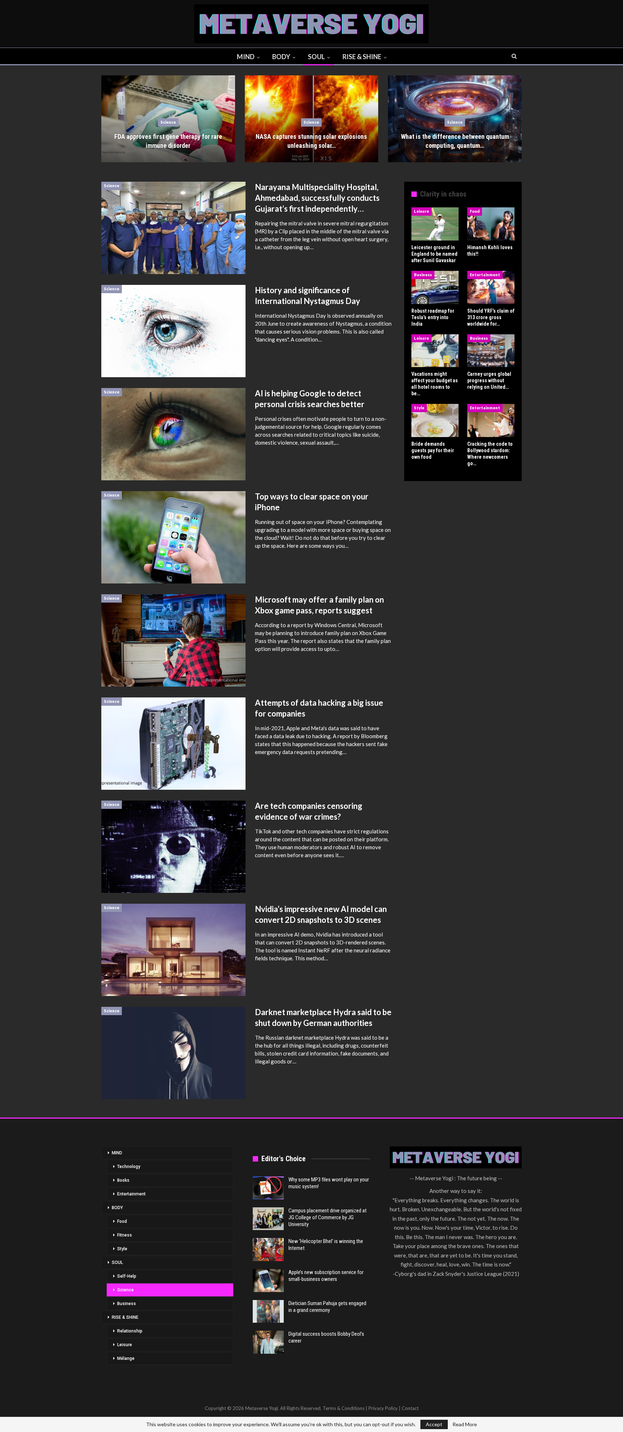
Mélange (125, 1358)
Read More (464, 1424)
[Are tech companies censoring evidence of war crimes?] (173, 847)
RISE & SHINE (362, 57)
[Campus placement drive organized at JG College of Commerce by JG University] (268, 1218)
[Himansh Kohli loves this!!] (490, 224)
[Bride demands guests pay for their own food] (435, 420)
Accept (434, 1424)
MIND (246, 57)
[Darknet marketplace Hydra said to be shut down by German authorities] (173, 1053)
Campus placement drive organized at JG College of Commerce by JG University (327, 1217)
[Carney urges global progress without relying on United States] (490, 350)
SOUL (316, 57)
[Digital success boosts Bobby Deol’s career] (268, 1342)
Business (423, 274)
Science (168, 122)
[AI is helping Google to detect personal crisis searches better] (173, 434)
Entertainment (485, 274)
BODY (281, 57)
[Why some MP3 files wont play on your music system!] (268, 1187)
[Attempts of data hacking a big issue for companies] (173, 743)
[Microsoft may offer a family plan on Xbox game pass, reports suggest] (173, 640)
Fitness (124, 1235)
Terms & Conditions (343, 1408)
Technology (128, 1166)
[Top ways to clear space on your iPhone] (173, 537)
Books (123, 1180)
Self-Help (126, 1276)
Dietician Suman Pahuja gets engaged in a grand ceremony (327, 1306)
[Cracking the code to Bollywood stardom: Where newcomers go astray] (490, 420)
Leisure (421, 211)
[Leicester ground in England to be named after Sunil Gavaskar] (435, 224)
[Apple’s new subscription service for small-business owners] (268, 1280)
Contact (410, 1408)
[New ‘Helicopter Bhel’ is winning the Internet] (268, 1249)
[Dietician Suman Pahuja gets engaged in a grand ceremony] (268, 1311)
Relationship (129, 1331)
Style (419, 407)
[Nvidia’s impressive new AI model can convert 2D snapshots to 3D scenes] (173, 950)
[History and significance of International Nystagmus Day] (173, 331)
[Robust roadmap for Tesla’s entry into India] (435, 287)
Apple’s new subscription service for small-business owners (325, 1275)
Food (475, 211)
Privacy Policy (383, 1408)
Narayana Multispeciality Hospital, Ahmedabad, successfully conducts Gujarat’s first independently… (317, 197)
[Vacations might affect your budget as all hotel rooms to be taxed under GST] (435, 350)
